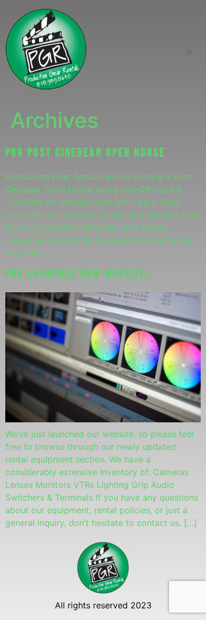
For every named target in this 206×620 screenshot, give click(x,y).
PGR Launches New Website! (78, 274)
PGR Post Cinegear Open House (85, 153)
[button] (190, 52)
